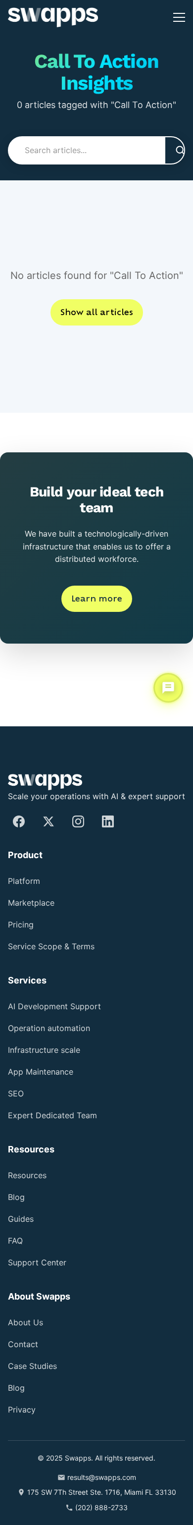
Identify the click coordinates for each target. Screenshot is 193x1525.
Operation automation (58, 1028)
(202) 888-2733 (101, 1507)
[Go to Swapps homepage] (53, 17)
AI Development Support (62, 1006)
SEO (16, 1094)
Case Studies (35, 1366)
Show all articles (96, 342)
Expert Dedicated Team (59, 1115)
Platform (27, 881)
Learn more (96, 628)
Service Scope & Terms (54, 946)
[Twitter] (48, 821)
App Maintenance (47, 1072)
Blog (18, 1197)
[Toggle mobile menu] (179, 17)
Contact (25, 1344)
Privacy (23, 1410)
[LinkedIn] (108, 821)
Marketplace (34, 903)
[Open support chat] (168, 688)
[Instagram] (78, 821)
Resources (29, 1175)
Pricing (24, 925)
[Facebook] (19, 821)
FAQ (16, 1241)
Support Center (41, 1262)
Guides (23, 1219)
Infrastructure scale (49, 1050)
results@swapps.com (102, 1477)
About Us (28, 1322)
